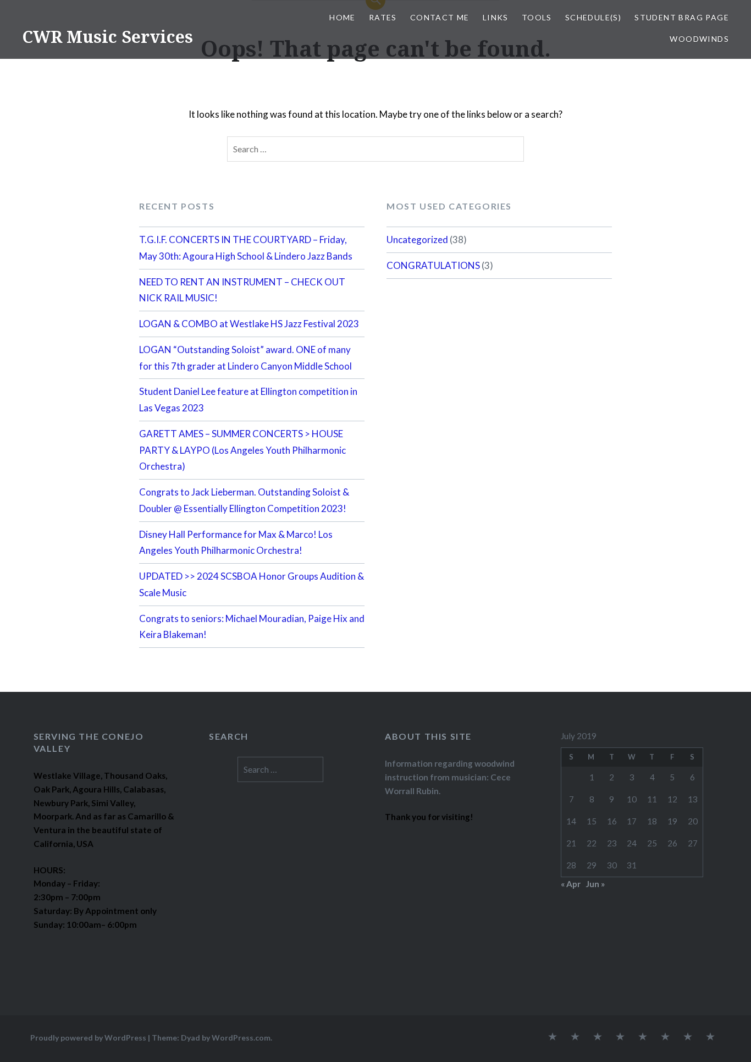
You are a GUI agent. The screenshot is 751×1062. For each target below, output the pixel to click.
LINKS (496, 17)
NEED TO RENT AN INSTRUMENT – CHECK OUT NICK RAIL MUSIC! (242, 290)
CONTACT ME (440, 17)
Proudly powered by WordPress (88, 1037)
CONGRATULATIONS (433, 265)
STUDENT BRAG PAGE (681, 17)
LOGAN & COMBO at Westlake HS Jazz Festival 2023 (249, 323)
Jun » (595, 884)
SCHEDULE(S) (593, 17)
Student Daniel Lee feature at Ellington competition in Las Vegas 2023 (248, 400)
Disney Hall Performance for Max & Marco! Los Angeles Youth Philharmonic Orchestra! (236, 543)
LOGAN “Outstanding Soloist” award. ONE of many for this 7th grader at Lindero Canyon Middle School (245, 358)
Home (342, 17)
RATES (383, 17)
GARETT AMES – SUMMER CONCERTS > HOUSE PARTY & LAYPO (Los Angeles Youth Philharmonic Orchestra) (242, 450)
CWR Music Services (107, 36)
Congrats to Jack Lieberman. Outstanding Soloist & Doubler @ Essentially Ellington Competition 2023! (244, 500)
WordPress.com (241, 1037)
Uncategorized (417, 239)
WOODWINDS (699, 38)
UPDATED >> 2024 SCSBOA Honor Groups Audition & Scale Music (251, 584)
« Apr (571, 884)
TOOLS (537, 17)
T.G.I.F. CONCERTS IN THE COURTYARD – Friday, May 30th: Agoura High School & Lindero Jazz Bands (245, 248)
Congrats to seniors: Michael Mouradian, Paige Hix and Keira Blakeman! (252, 627)
